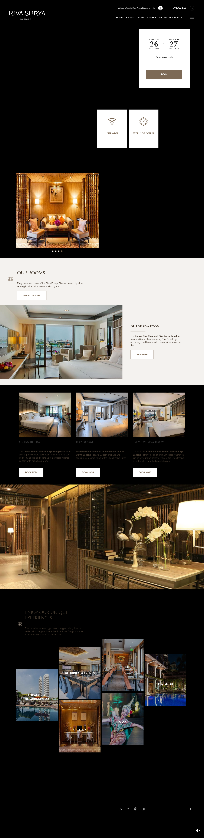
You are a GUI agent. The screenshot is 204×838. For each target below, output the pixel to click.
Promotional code (164, 57)
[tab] (53, 251)
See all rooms (31, 295)
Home (119, 17)
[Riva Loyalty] (160, 8)
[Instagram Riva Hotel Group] (143, 809)
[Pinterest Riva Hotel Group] (136, 809)
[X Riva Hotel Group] (121, 809)
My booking (179, 8)
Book (164, 74)
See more (192, 17)
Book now (31, 472)
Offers (151, 17)
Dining (140, 17)
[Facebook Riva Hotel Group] (128, 809)
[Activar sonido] (198, 831)
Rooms (130, 17)
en (192, 8)
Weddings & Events (170, 17)
